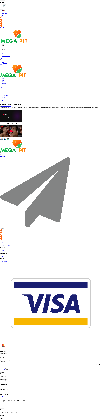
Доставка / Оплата (4, 12)
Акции (3, 99)
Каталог (3, 44)
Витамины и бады (4, 94)
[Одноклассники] (1, 139)
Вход (2, 11)
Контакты (3, 15)
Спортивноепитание (3, 82)
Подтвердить (2, 408)
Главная (3, 101)
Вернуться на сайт (8, 392)
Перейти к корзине (3, 392)
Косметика (3, 97)
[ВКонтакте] (0, 139)
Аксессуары (3, 98)
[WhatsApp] (7, 139)
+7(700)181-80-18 (2, 153)
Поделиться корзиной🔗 (4, 353)
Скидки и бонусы (4, 13)
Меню (3, 53)
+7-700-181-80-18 (2, 27)
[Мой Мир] (2, 139)
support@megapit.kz (2, 156)
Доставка (3, 250)
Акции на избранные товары (6, 56)
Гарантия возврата (4, 14)
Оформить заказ (2, 369)
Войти (1, 396)
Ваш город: (2, 406)
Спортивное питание (5, 95)
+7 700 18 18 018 (3, 59)
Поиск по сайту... (3, 0)
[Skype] (8, 139)
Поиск (3, 45)
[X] (4, 139)
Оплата (3, 249)
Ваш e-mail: (2, 401)
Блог (2, 102)
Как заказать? (3, 62)
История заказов (4, 260)
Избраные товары (4, 261)
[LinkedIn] (5, 139)
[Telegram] (9, 139)
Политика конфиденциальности (6, 245)
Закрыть (2, 418)
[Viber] (6, 139)
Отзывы (3, 78)
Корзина (3, 50)
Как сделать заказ (4, 244)
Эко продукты (4, 83)
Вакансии (3, 256)
